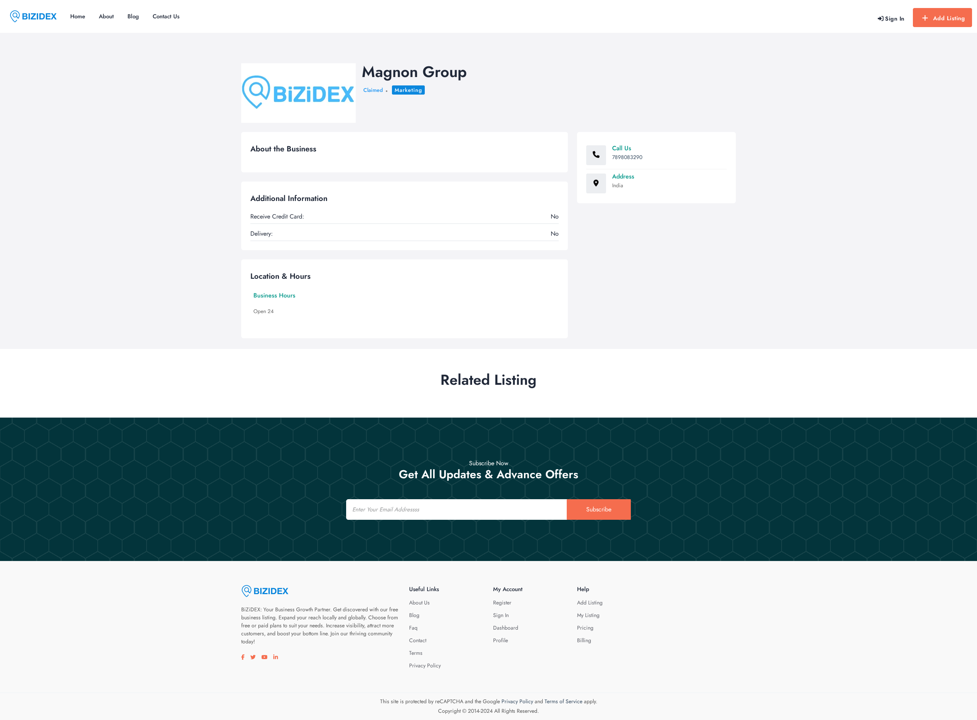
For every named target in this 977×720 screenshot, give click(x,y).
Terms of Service (563, 701)
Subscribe (598, 509)
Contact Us (166, 16)
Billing (584, 640)
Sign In (501, 615)
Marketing (408, 90)
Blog (133, 16)
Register (502, 602)
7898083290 (627, 157)
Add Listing (949, 18)
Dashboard (505, 628)
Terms (415, 653)
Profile (500, 640)
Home (77, 16)
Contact (417, 640)
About (106, 16)
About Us (419, 602)
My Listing (588, 615)
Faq (413, 628)
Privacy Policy (425, 665)
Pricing (585, 628)
